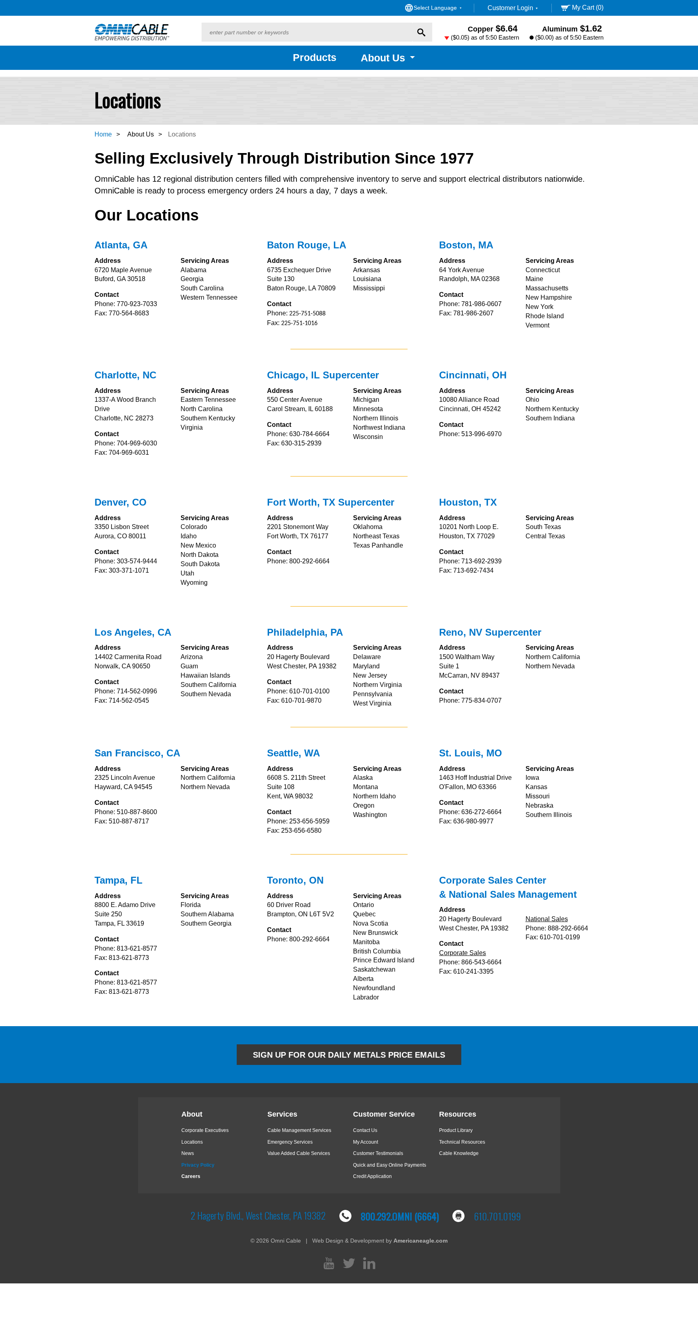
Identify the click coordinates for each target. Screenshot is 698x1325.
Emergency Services (290, 1142)
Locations (192, 1142)
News (187, 1153)
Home (103, 134)
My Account (365, 1142)
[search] (307, 32)
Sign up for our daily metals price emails (349, 1054)
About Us (140, 134)
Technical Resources (462, 1142)
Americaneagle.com (420, 1240)
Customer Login (511, 7)
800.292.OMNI (400, 1216)
